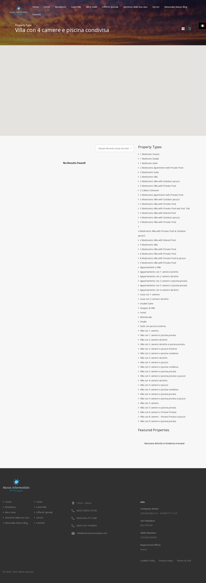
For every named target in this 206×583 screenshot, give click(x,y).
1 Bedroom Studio (149, 158)
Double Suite (146, 303)
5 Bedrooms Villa (149, 244)
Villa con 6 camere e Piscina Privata (158, 412)
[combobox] (115, 148)
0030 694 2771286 (87, 517)
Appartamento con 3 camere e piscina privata (163, 285)
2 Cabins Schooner (149, 190)
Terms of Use (184, 560)
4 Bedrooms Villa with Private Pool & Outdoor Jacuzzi (162, 233)
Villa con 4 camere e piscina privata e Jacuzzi (162, 398)
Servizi (155, 6)
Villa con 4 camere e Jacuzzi (154, 384)
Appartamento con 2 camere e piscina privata (163, 280)
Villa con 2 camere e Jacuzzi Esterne (158, 348)
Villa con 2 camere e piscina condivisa (159, 353)
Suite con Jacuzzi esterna (153, 326)
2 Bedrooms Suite (149, 172)
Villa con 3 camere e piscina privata (158, 371)
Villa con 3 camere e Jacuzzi (154, 362)
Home (35, 6)
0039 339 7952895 (87, 525)
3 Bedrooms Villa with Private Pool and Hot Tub (165, 208)
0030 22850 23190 (87, 510)
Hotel (47, 6)
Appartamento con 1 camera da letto (159, 271)
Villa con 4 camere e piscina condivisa (159, 389)
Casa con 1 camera (150, 294)
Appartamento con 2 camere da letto (159, 276)
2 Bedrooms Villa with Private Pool (158, 185)
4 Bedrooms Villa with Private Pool (158, 221)
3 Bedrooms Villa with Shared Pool (158, 212)
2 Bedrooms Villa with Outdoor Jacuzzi (160, 181)
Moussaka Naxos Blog (175, 6)
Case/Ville (76, 6)
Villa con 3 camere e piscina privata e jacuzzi (162, 375)
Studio (143, 321)
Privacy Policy (166, 560)
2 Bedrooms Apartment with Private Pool (161, 167)
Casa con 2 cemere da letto (154, 298)
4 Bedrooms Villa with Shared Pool (158, 240)
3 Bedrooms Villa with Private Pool (158, 203)
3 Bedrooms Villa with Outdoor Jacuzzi (160, 199)
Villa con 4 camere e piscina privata (158, 393)
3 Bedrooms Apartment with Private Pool (161, 194)
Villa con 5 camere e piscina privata (158, 407)
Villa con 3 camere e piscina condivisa (159, 366)
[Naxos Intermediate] (19, 13)
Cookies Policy (147, 560)
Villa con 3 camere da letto (153, 357)
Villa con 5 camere (149, 403)
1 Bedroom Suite (149, 163)
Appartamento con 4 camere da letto (159, 289)
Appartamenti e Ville (150, 267)
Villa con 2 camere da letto (153, 339)
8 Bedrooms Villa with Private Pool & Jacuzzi (163, 258)
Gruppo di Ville (147, 307)
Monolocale (146, 317)
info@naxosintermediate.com (92, 533)
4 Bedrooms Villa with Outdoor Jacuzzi (160, 217)
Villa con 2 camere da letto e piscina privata (162, 344)
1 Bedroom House (149, 154)
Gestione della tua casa (135, 6)
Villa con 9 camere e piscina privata (158, 421)
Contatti (36, 14)
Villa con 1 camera (149, 330)
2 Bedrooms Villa (149, 176)
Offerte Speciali (110, 6)
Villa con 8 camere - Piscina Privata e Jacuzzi (162, 416)
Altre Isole (91, 6)
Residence (60, 6)
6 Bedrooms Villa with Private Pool (158, 253)
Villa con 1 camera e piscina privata (158, 335)
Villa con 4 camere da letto (153, 380)
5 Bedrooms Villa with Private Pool (158, 249)
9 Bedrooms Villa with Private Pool (158, 262)
